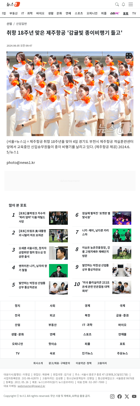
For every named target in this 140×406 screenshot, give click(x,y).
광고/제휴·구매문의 (59, 363)
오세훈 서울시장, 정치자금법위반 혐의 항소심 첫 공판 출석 (32, 252)
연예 (52, 334)
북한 (87, 315)
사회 (52, 306)
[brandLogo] (13, 4)
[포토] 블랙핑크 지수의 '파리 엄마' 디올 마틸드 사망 (32, 217)
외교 (52, 315)
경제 (87, 306)
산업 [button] (9, 24)
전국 (17, 315)
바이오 (122, 325)
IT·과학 (87, 325)
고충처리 (102, 363)
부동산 (52, 325)
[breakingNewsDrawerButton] (123, 4)
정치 (17, 306)
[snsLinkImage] (112, 396)
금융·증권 (122, 315)
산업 (17, 325)
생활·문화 (17, 334)
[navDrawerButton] (130, 4)
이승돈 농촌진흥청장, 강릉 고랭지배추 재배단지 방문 (96, 252)
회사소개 (38, 363)
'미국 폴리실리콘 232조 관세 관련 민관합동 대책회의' (96, 287)
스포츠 (87, 334)
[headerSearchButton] (117, 4)
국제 (122, 306)
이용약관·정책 (84, 363)
